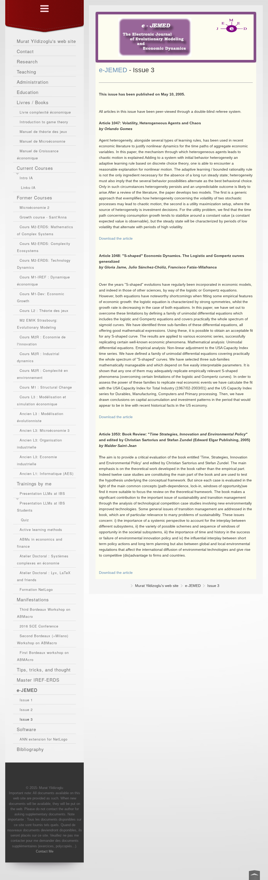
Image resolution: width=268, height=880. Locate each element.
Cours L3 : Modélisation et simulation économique (41, 400)
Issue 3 (26, 719)
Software (26, 729)
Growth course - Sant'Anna (43, 217)
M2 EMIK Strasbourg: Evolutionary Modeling (37, 324)
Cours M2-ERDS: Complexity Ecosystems (43, 247)
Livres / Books (33, 102)
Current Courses (35, 168)
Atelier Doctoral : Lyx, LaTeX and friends (44, 576)
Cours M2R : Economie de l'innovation (41, 340)
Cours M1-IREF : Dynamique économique (43, 280)
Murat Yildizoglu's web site (46, 41)
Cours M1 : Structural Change (46, 387)
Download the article (116, 238)
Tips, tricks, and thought (44, 669)
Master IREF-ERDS (38, 679)
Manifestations (33, 599)
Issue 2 (26, 709)
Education (27, 92)
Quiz (25, 519)
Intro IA (26, 177)
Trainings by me (34, 483)
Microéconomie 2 (34, 207)
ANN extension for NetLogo (44, 739)
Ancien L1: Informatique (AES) (47, 473)
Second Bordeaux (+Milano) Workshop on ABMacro (42, 639)
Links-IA (28, 187)
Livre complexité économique (45, 112)
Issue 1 (26, 699)
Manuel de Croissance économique (38, 154)
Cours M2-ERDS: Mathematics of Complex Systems (45, 230)
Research (27, 61)
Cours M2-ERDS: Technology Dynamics (44, 264)
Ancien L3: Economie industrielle (37, 460)
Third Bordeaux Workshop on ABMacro (43, 613)
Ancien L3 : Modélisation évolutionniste (40, 417)
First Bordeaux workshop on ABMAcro (43, 656)
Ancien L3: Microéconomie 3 (45, 430)
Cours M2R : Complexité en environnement (42, 374)
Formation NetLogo (36, 589)
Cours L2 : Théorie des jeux (44, 310)
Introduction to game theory (44, 121)
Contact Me (44, 851)
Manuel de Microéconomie (42, 141)
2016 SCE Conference (39, 626)
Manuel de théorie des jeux (43, 131)
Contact (25, 51)
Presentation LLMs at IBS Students (41, 507)
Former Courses (34, 197)
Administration (32, 82)
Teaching (26, 71)
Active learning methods (41, 529)
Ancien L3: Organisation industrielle (39, 444)
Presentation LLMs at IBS (42, 493)
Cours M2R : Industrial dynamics (38, 357)
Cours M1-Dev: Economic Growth (40, 297)
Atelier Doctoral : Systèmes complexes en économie (43, 559)
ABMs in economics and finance (39, 543)
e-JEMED (27, 690)
